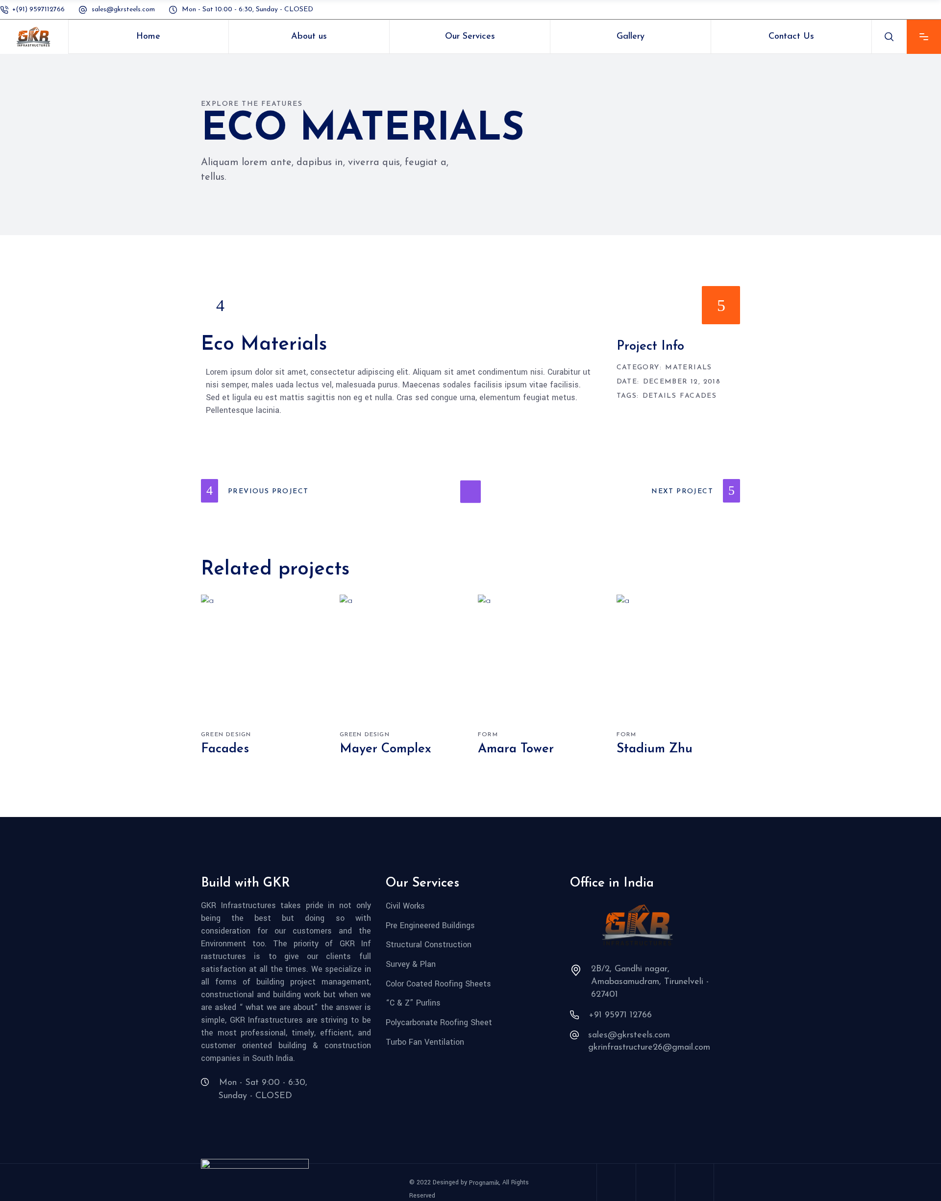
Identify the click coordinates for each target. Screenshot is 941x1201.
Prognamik (484, 1182)
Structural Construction (428, 944)
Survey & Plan (411, 964)
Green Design (226, 735)
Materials (688, 367)
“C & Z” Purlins (413, 1003)
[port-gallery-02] (470, 305)
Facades (698, 396)
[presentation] (220, 305)
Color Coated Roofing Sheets (438, 983)
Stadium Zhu (655, 749)
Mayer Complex (385, 749)
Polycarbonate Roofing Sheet (439, 1022)
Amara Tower (516, 749)
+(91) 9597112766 (38, 9)
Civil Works (405, 906)
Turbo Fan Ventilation (425, 1041)
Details (660, 396)
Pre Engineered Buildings (430, 925)
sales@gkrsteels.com (124, 9)
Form (488, 735)
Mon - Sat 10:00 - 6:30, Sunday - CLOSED (247, 9)
